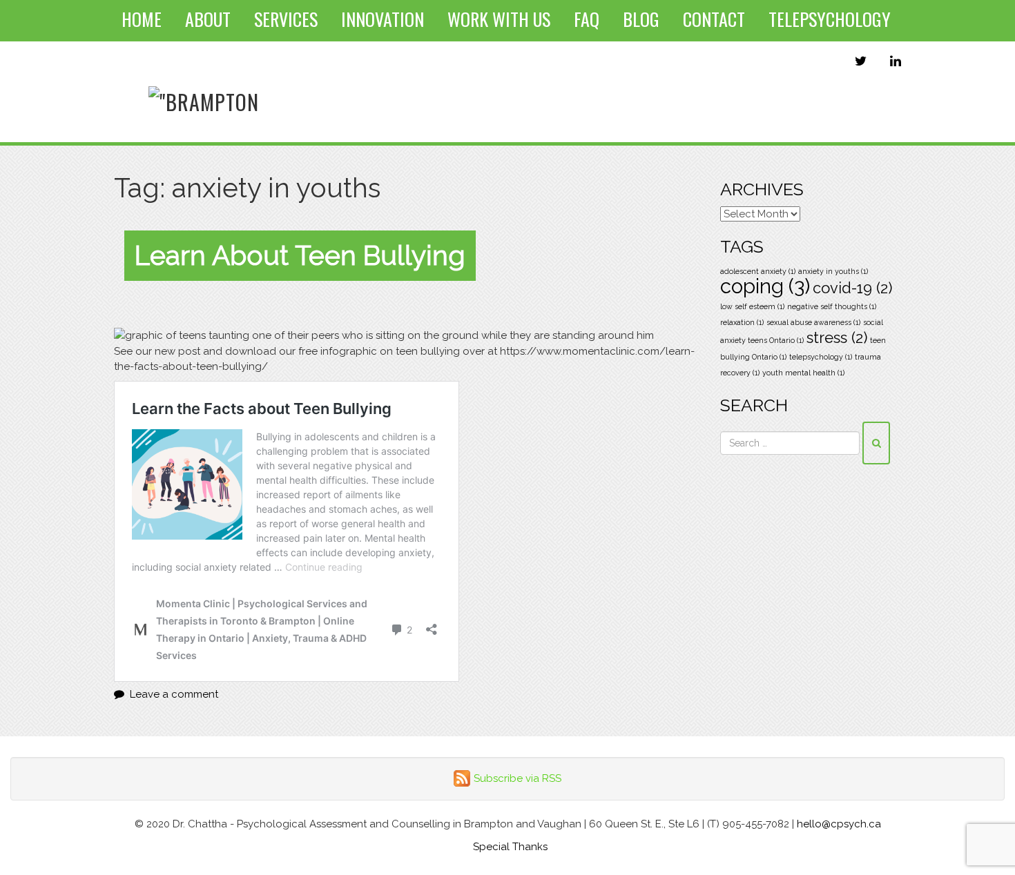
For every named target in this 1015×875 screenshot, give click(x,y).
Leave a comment (174, 694)
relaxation (742, 322)
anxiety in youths (833, 271)
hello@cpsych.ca (839, 824)
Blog (641, 19)
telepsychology (820, 357)
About (208, 19)
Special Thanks (510, 846)
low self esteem (752, 306)
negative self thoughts (831, 306)
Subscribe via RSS (517, 778)
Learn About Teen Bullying (300, 255)
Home (142, 19)
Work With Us (498, 19)
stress (836, 337)
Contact (714, 19)
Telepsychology (829, 19)
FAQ (586, 19)
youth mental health (803, 372)
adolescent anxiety (757, 271)
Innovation (382, 19)
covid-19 (852, 288)
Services (286, 19)
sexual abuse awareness (813, 322)
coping (765, 286)
